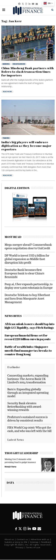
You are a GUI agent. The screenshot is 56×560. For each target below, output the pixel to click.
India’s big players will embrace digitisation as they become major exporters (26, 145)
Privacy (20, 547)
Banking (6, 64)
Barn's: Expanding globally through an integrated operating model (28, 392)
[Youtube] (34, 528)
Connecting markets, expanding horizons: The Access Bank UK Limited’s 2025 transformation (27, 378)
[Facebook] (16, 528)
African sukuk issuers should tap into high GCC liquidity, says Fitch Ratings (30, 325)
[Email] (39, 528)
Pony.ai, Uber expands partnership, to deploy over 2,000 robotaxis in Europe (29, 286)
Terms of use (33, 547)
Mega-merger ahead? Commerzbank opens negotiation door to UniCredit (28, 246)
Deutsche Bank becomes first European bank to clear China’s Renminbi (24, 273)
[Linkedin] (29, 528)
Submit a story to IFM (16, 542)
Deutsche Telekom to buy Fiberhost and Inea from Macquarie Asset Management (27, 298)
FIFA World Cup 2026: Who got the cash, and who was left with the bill (29, 429)
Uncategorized (19, 64)
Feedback (46, 542)
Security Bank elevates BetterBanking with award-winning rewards (24, 406)
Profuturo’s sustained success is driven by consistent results (27, 418)
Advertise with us (40, 539)
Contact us (22, 539)
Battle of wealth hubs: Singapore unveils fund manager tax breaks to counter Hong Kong (28, 350)
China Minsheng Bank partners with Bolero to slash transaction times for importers (27, 71)
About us (9, 539)
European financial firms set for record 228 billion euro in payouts (28, 337)
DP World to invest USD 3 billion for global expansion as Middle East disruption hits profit (27, 258)
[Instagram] (24, 528)
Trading (6, 138)
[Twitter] (20, 528)
